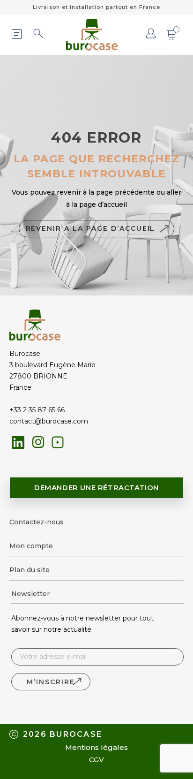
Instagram (38, 442)
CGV (96, 759)
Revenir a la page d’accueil (91, 228)
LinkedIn (17, 442)
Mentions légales (96, 747)
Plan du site (29, 570)
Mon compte (31, 546)
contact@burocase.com (48, 421)
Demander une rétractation (96, 487)
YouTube (58, 442)
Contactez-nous (36, 522)
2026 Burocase (62, 734)
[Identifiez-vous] (151, 34)
